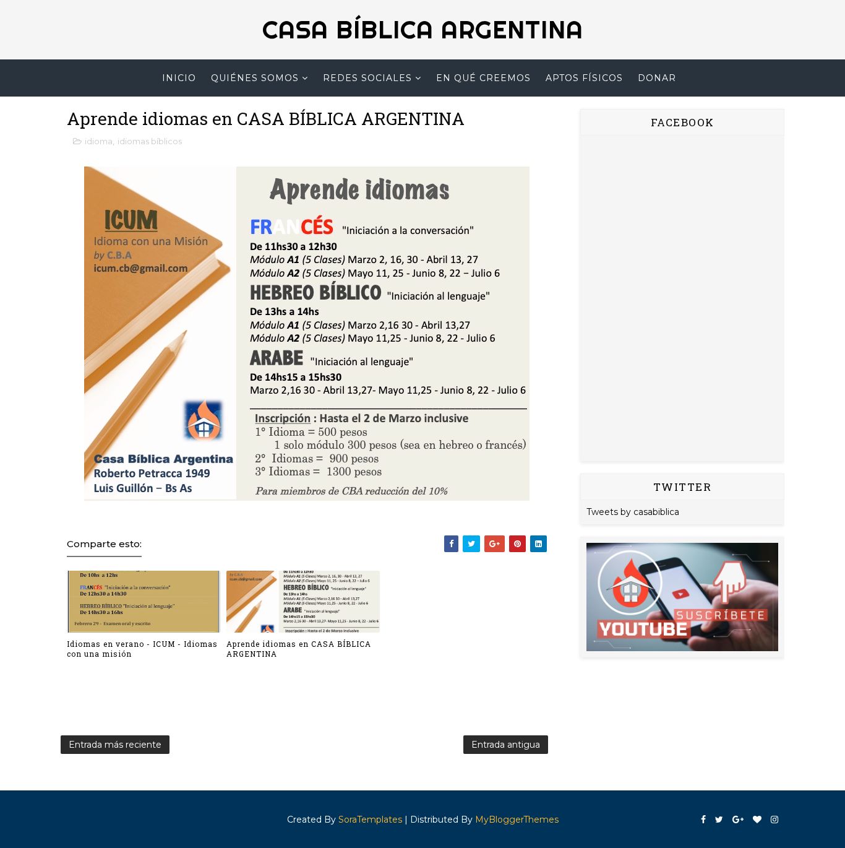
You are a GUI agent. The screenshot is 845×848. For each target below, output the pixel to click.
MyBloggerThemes (517, 819)
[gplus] (738, 819)
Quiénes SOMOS (255, 78)
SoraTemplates (370, 819)
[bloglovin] (757, 819)
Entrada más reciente (115, 744)
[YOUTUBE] (682, 596)
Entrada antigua (505, 744)
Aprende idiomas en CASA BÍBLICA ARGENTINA (298, 649)
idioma (99, 141)
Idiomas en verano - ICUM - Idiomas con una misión (142, 649)
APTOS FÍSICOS (584, 78)
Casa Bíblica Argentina (422, 29)
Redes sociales (367, 78)
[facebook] (703, 819)
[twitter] (719, 819)
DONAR (657, 78)
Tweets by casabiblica (632, 511)
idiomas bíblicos (150, 141)
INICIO (179, 78)
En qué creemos (483, 78)
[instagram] (774, 819)
